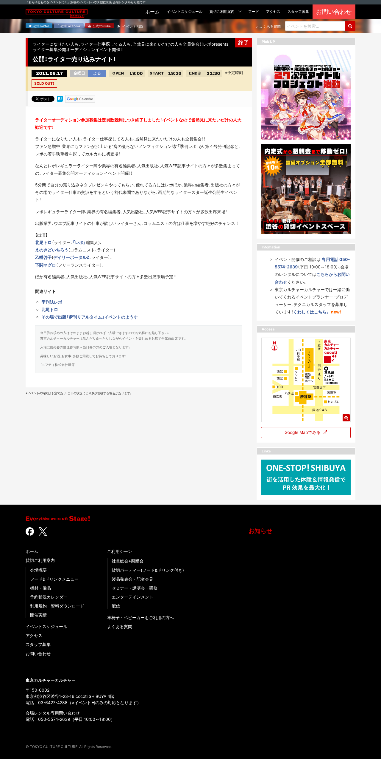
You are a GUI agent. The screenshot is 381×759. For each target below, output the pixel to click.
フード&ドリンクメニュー (54, 579)
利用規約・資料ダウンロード (57, 605)
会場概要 (38, 570)
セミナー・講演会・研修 (134, 587)
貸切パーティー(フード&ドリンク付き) (148, 570)
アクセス (34, 635)
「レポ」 (79, 242)
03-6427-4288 (53, 702)
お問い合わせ (38, 653)
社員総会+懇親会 (127, 560)
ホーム (32, 551)
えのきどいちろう (51, 249)
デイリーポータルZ (71, 257)
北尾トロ (43, 242)
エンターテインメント (132, 596)
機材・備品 (40, 587)
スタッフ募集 (38, 644)
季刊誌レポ (51, 301)
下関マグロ (45, 265)
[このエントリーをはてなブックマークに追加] (60, 98)
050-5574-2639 (54, 719)
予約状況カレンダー (49, 596)
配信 (116, 605)
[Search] (350, 26)
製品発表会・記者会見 (132, 579)
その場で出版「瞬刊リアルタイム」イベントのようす (89, 316)
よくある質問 (119, 626)
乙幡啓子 (43, 257)
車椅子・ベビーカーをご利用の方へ (140, 617)
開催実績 (38, 614)
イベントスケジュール (46, 626)
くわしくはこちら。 (311, 311)
